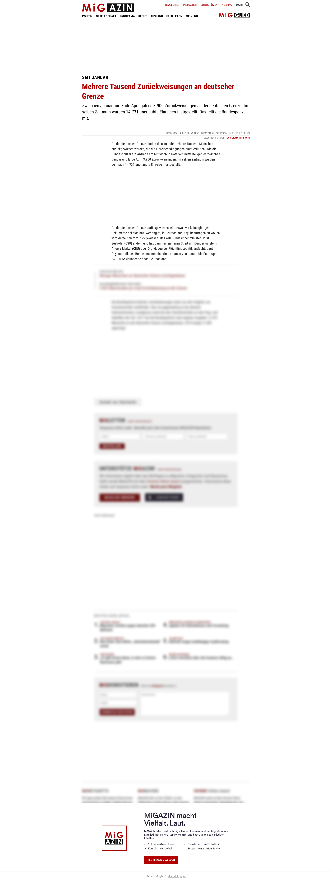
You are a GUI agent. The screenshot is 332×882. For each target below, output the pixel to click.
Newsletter (172, 4)
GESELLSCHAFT (106, 16)
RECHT (142, 16)
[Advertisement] (166, 46)
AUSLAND (156, 16)
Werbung (227, 4)
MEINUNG (192, 16)
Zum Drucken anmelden (238, 137)
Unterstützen (209, 4)
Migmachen (190, 4)
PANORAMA (127, 16)
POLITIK (87, 16)
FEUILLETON (174, 16)
